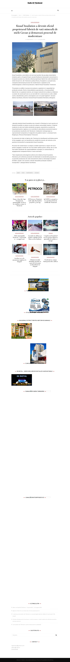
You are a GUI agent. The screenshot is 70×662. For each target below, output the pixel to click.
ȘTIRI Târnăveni (35, 22)
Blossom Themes (36, 660)
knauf (23, 172)
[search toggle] (58, 10)
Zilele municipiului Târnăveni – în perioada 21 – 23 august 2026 (19, 237)
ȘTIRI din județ (19, 255)
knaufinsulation (29, 172)
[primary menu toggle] (12, 11)
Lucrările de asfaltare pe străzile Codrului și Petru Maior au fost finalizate (35, 237)
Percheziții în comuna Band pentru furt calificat (50, 260)
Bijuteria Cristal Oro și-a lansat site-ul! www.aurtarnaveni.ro (26, 610)
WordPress (50, 660)
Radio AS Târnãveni (35, 3)
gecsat (18, 172)
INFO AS (51, 232)
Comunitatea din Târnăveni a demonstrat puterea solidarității (27, 624)
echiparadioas (29, 39)
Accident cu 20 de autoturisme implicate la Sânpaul (19, 260)
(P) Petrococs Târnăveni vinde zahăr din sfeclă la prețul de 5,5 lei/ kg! (35, 200)
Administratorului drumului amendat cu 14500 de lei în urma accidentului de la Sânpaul (35, 263)
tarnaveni (37, 172)
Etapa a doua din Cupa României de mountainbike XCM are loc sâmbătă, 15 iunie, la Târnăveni (19, 202)
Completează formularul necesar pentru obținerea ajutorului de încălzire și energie (51, 238)
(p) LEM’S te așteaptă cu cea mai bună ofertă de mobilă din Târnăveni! (50, 200)
